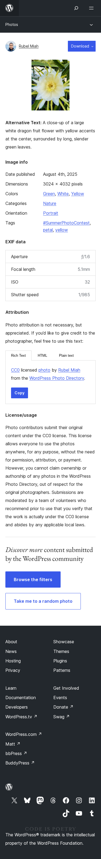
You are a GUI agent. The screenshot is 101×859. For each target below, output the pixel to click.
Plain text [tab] (66, 355)
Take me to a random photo (43, 601)
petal (48, 230)
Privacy (12, 670)
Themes (61, 651)
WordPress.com (23, 734)
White (63, 193)
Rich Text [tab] (18, 355)
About (11, 641)
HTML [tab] (42, 355)
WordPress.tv (21, 716)
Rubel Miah (29, 46)
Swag (61, 716)
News (11, 651)
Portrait (50, 213)
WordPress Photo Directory (56, 378)
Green (49, 193)
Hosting (13, 660)
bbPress (16, 753)
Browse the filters (33, 579)
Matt (12, 744)
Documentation (20, 697)
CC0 (15, 370)
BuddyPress (20, 763)
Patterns (61, 670)
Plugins (60, 660)
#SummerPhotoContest (66, 222)
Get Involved (66, 688)
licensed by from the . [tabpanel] (48, 374)
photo (44, 370)
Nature (49, 203)
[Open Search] (76, 8)
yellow (61, 230)
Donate (63, 707)
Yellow (77, 193)
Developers (16, 707)
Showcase (63, 641)
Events (60, 697)
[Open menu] (92, 8)
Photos (11, 24)
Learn (10, 688)
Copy (20, 392)
